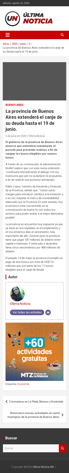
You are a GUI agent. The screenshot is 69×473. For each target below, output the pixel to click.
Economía (23, 384)
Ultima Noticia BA (43, 467)
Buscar (62, 448)
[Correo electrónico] (48, 312)
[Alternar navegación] (8, 35)
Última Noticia (37, 135)
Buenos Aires (15, 104)
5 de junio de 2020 (16, 135)
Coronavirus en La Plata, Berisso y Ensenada (36, 401)
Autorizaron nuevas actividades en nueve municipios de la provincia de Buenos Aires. (34, 415)
